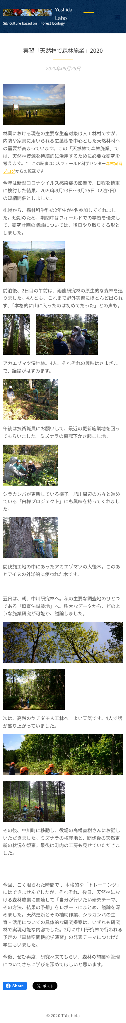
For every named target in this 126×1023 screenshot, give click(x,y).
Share (18, 985)
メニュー (117, 17)
